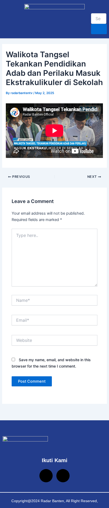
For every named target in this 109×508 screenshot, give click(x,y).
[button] (6, 19)
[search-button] (99, 29)
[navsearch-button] (93, 8)
